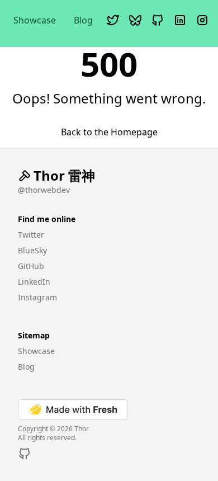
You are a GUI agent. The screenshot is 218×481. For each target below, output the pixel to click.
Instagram (37, 297)
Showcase (34, 20)
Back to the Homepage (109, 132)
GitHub (31, 266)
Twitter (31, 234)
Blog (83, 20)
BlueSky (32, 250)
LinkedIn (34, 281)
